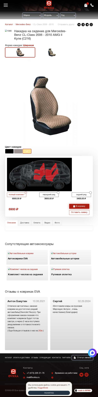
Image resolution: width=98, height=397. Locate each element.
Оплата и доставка (21, 357)
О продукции (45, 357)
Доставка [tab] (24, 223)
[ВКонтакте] (79, 24)
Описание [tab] (11, 223)
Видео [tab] (47, 223)
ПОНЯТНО (49, 392)
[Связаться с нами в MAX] (92, 353)
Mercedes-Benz (23, 24)
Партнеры (66, 357)
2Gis (40, 331)
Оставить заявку (79, 212)
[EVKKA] (13, 373)
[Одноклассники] (83, 24)
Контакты (56, 357)
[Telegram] (87, 24)
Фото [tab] (57, 223)
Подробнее (43, 387)
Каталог (9, 24)
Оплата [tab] (36, 223)
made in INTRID (84, 390)
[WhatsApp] (91, 24)
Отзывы (34, 357)
